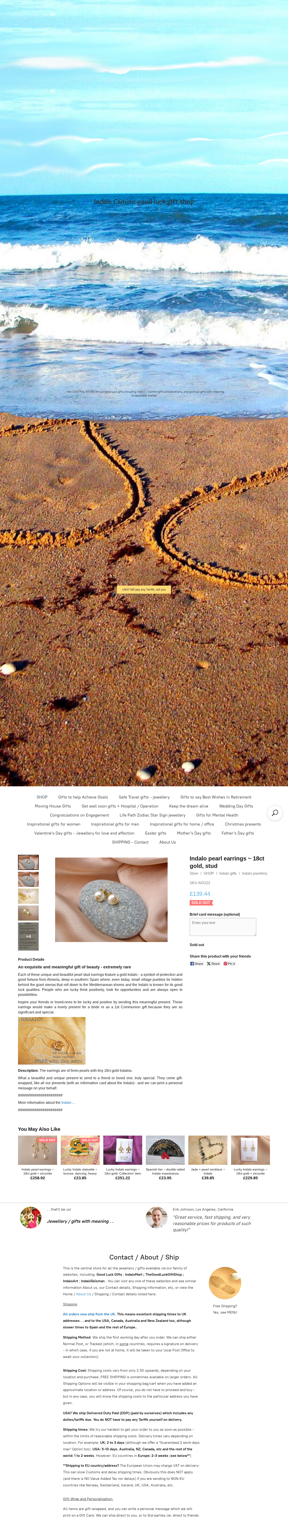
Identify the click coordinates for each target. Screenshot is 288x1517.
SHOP (42, 797)
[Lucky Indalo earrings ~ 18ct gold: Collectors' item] (122, 1150)
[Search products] (275, 813)
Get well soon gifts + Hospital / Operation (120, 806)
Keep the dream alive (188, 806)
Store (194, 873)
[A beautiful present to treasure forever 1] (28, 879)
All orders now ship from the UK (89, 1314)
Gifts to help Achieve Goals (83, 797)
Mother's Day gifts (194, 833)
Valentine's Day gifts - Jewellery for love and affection (84, 833)
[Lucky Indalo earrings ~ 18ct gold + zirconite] (250, 1150)
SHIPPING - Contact (130, 842)
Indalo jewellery (254, 873)
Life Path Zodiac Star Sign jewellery (152, 815)
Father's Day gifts (238, 833)
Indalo (66, 1102)
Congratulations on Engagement (79, 815)
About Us (167, 842)
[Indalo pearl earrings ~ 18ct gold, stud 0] (28, 862)
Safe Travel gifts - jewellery (144, 797)
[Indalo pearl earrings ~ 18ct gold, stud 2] (28, 896)
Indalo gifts (228, 873)
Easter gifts (155, 833)
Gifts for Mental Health (217, 815)
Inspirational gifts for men (115, 824)
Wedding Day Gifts (236, 806)
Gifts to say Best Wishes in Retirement (215, 797)
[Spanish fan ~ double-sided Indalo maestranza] (165, 1150)
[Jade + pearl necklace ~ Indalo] (207, 1150)
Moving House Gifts (53, 806)
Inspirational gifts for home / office (182, 824)
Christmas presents (243, 824)
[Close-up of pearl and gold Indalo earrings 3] (28, 913)
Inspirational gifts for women (53, 824)
